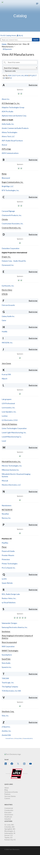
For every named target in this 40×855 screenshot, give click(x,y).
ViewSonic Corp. (8, 711)
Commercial (8, 808)
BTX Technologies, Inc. (10, 190)
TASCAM (5, 678)
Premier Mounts (8, 555)
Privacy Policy (18, 738)
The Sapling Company (10, 687)
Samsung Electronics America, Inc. (15, 627)
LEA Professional (8, 403)
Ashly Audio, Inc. (8, 124)
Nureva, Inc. (6, 518)
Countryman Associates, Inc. (12, 223)
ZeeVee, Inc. (6, 731)
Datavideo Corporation (10, 248)
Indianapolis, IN (9, 833)
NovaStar (5, 514)
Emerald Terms (10, 738)
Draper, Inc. (6, 257)
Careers (7, 798)
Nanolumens (6, 505)
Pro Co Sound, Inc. (8, 568)
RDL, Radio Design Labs (11, 594)
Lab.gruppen (6, 399)
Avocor (4, 145)
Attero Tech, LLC (8, 136)
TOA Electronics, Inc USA (11, 691)
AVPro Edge (6, 149)
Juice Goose (6, 363)
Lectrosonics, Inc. (8, 407)
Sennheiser (6, 631)
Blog (6, 790)
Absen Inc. (6, 99)
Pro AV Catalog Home (8, 35)
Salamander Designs (9, 623)
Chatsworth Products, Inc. (12, 215)
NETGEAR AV (7, 510)
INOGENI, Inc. (7, 342)
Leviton (5, 416)
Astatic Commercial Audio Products (15, 128)
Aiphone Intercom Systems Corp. (14, 116)
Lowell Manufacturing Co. (11, 437)
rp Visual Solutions (9, 602)
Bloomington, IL (9, 831)
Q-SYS (4, 579)
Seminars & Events (11, 792)
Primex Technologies (9, 563)
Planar (4, 547)
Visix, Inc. (5, 716)
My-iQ (20, 35)
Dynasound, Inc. (8, 265)
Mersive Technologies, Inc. (12, 466)
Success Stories (10, 796)
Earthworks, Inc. (8, 286)
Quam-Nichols (7, 583)
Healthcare (8, 817)
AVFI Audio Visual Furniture (12, 141)
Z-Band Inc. (6, 727)
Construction (8, 810)
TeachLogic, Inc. (8, 682)
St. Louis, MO (9, 825)
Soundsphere (7, 655)
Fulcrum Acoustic (8, 305)
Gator (4, 320)
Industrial (7, 819)
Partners (7, 794)
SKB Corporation (8, 646)
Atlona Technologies (9, 132)
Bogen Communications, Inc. (12, 182)
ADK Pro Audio (7, 111)
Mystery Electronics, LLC (11, 485)
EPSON (4, 294)
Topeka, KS (8, 837)
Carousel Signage (8, 211)
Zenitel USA (6, 735)
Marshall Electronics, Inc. (11, 461)
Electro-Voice (7, 290)
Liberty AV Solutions (9, 424)
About (6, 788)
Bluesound (6, 178)
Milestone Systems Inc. (10, 470)
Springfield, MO (9, 829)
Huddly (4, 331)
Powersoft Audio (8, 551)
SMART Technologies (10, 651)
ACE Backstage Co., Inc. (11, 103)
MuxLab (5, 481)
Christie (5, 219)
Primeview (6, 559)
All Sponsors (7, 49)
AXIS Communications (10, 153)
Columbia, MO (9, 827)
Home (4, 44)
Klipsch (4, 378)
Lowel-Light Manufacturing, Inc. (14, 432)
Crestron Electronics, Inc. (11, 228)
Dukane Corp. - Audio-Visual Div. (14, 261)
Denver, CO (8, 835)
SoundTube (6, 659)
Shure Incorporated (9, 642)
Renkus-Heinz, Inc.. (9, 598)
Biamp (4, 174)
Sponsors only (10, 71)
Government (8, 815)
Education (7, 812)
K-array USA (6, 374)
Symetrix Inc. (7, 667)
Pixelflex (5, 543)
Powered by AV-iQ (28, 738)
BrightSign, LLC (7, 186)
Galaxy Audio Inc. (8, 316)
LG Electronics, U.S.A (9, 420)
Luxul (4, 441)
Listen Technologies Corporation (14, 428)
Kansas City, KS (10, 840)
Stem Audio (6, 663)
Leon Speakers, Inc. (9, 412)
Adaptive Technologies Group (13, 107)
